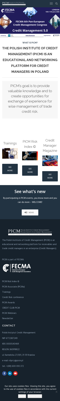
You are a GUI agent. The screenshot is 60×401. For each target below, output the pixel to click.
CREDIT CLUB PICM (11, 308)
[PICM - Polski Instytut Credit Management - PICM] (14, 3)
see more (10, 169)
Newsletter (7, 318)
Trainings (6, 292)
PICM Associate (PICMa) (13, 287)
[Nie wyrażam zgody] (56, 391)
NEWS (31, 212)
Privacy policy (35, 396)
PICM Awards (8, 302)
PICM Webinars (9, 313)
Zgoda (22, 396)
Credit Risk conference (13, 297)
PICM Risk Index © (10, 281)
